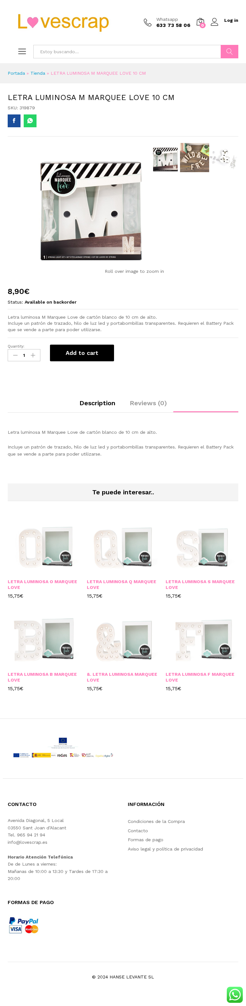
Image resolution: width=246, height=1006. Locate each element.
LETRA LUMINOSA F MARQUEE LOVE (200, 677)
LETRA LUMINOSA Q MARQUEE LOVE (121, 584)
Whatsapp (167, 19)
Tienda (37, 73)
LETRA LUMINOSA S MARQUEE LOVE (200, 584)
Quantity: (16, 346)
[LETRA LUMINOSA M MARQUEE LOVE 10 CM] (14, 120)
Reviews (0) (148, 403)
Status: (15, 302)
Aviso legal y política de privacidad (165, 848)
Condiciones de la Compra (156, 821)
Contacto (138, 830)
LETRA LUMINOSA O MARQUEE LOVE (42, 584)
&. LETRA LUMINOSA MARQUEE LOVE (122, 677)
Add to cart (82, 352)
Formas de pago (145, 839)
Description (97, 403)
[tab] (97, 406)
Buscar (229, 51)
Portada (16, 73)
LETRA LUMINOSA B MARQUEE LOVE (42, 677)
